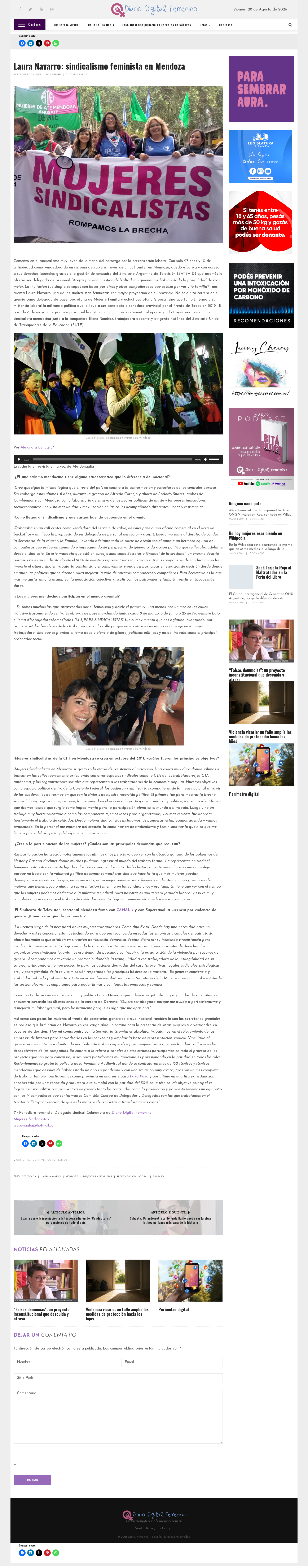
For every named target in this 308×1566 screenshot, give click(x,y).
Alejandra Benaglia (37, 448)
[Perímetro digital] (190, 1281)
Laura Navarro (51, 1177)
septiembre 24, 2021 (27, 75)
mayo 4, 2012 (236, 519)
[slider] (215, 459)
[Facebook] (20, 10)
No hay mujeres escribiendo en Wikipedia (255, 535)
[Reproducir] (19, 459)
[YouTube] (41, 10)
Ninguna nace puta (245, 503)
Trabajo (158, 1177)
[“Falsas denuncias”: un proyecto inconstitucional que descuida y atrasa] (46, 1281)
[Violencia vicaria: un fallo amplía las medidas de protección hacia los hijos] (118, 1281)
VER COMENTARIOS (54, 1160)
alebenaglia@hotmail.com (35, 1126)
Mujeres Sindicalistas (31, 1119)
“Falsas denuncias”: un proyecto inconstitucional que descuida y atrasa (42, 1314)
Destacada (29, 1177)
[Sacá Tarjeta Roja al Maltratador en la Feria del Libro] (241, 577)
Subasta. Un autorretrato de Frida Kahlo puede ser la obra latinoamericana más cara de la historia (170, 1220)
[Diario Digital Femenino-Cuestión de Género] (154, 11)
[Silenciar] (205, 459)
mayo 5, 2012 (236, 553)
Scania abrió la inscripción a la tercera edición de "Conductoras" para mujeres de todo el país (66, 1220)
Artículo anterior (68, 1212)
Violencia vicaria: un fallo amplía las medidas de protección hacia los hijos (117, 1314)
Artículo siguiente (168, 1212)
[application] (118, 459)
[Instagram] (51, 10)
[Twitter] (30, 10)
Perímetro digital (173, 1309)
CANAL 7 (124, 910)
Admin (56, 75)
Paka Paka (139, 1077)
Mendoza (72, 1177)
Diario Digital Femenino (131, 1113)
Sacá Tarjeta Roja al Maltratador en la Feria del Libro (273, 572)
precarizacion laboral (132, 1177)
